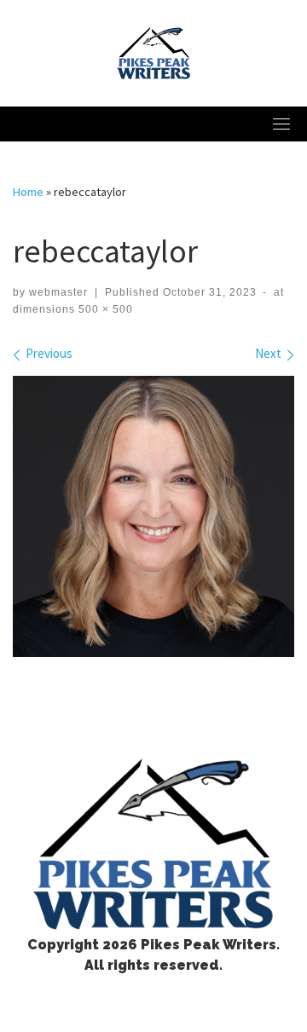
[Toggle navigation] (281, 124)
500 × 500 (104, 309)
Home (28, 191)
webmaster (58, 292)
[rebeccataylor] (153, 516)
